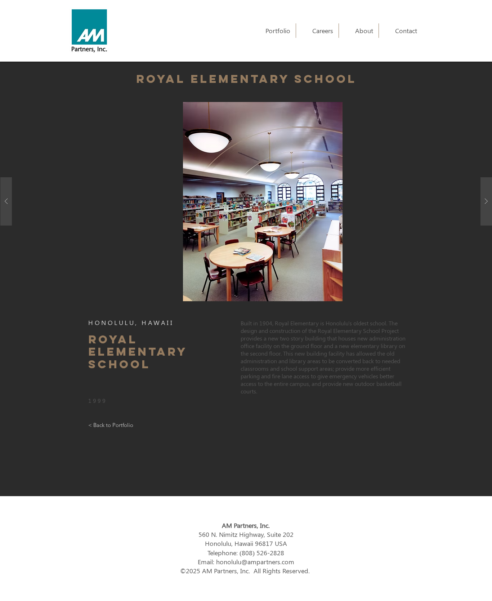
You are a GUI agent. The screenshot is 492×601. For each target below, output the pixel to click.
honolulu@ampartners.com (255, 561)
